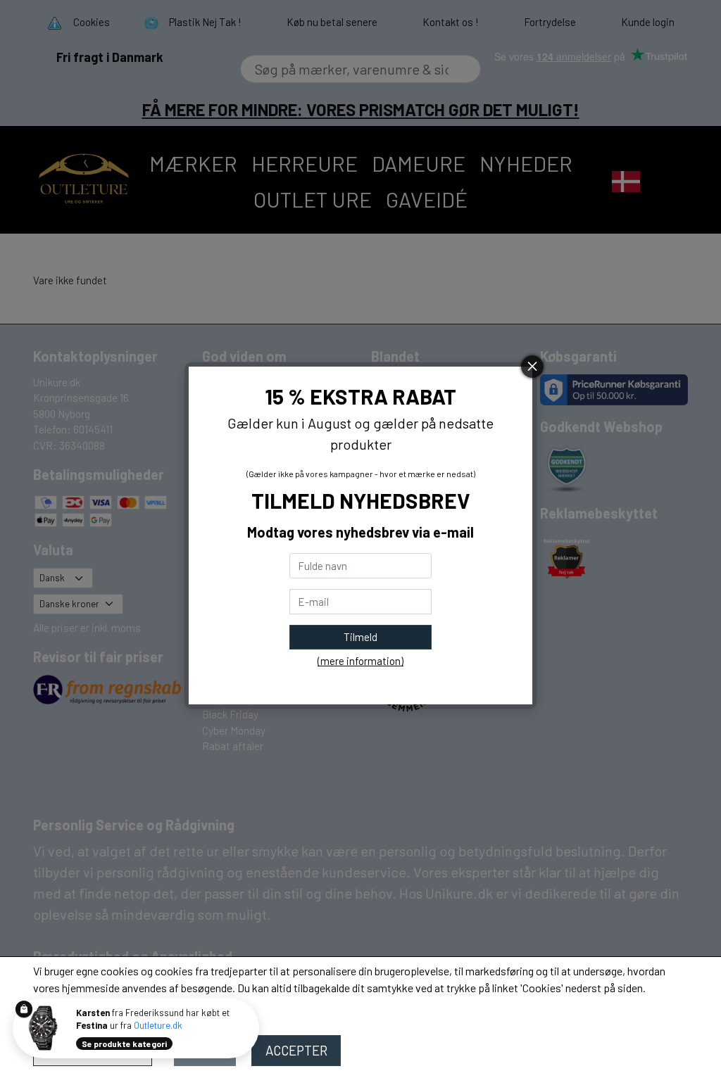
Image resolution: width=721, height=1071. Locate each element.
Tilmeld (360, 636)
